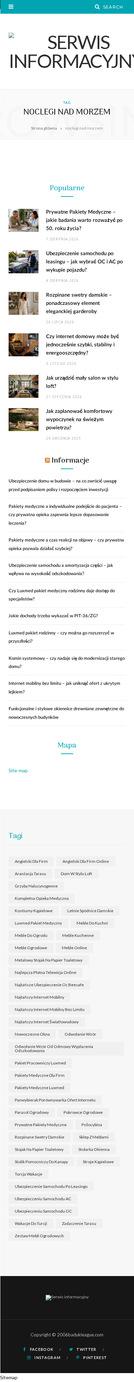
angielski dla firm (31, 861)
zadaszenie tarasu (79, 1223)
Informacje (70, 461)
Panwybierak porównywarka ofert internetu (55, 1100)
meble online (74, 947)
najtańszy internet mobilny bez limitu (50, 1009)
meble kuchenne (78, 935)
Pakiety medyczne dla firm (40, 1075)
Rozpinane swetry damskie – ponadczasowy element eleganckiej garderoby (79, 303)
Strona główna (44, 128)
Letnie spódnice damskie (90, 910)
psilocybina (91, 1124)
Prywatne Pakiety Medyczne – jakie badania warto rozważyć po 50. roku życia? (84, 220)
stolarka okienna (94, 1149)
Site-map (18, 770)
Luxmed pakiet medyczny (38, 923)
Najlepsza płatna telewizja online (45, 972)
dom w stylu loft (76, 873)
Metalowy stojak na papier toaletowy (48, 960)
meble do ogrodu (31, 935)
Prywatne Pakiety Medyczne (41, 1124)
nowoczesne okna (32, 1034)
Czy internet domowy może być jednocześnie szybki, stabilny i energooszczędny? (82, 345)
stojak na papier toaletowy (39, 1149)
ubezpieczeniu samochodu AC (43, 1198)
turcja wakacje (28, 1174)
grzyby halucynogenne (36, 886)
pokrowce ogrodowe (83, 1112)
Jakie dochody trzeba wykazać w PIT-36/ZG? (53, 616)
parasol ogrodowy (32, 1112)
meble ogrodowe (31, 947)
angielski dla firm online (86, 861)
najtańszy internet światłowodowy (47, 1021)
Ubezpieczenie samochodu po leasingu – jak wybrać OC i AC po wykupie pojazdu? (84, 262)
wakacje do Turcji (31, 1223)
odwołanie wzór (80, 1034)
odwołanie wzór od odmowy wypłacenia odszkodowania (54, 1048)
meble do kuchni (92, 923)
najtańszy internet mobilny (39, 997)
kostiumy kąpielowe (34, 910)
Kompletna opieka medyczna (42, 898)
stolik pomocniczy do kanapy (41, 1161)
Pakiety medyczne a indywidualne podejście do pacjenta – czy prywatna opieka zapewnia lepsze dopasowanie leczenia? (65, 515)
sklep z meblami (94, 1137)
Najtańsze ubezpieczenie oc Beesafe (49, 984)
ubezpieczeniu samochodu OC (43, 1211)
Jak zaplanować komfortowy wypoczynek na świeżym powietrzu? (79, 419)
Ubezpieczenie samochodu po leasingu (51, 1186)
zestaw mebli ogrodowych (39, 1235)
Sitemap (9, 1377)
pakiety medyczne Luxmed (39, 1087)
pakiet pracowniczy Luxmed (40, 1062)
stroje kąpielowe (98, 1161)
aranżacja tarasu (30, 873)
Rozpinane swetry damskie (39, 1137)
